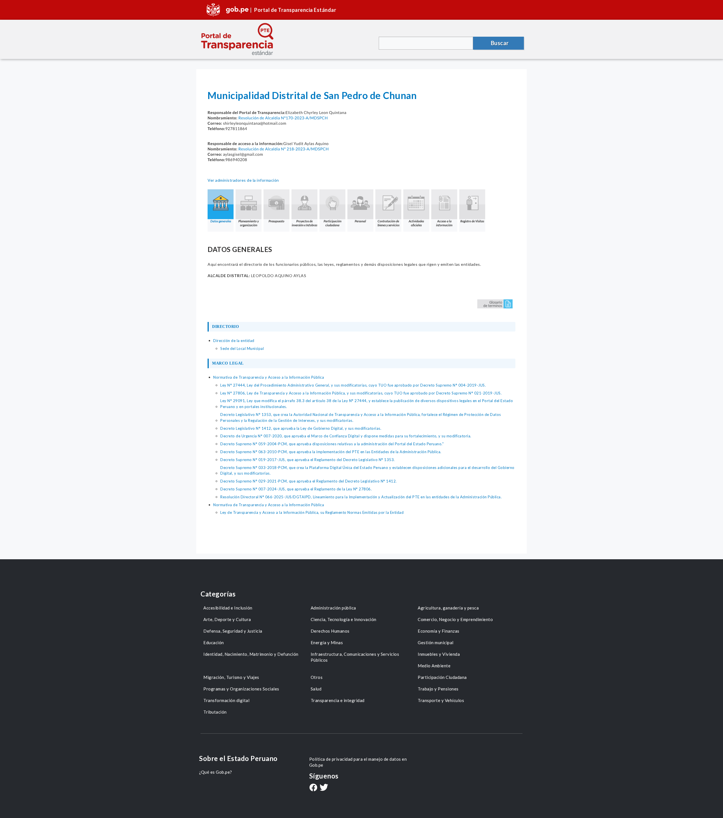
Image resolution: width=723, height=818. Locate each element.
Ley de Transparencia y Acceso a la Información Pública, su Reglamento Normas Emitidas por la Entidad (312, 512)
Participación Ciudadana (442, 677)
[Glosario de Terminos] (495, 303)
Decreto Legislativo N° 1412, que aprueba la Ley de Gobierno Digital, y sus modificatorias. (300, 428)
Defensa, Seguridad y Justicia (232, 630)
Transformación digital (226, 700)
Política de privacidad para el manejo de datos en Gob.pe (358, 761)
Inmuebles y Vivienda (439, 654)
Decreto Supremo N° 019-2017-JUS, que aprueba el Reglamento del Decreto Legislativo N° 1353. (307, 459)
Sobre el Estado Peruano (238, 758)
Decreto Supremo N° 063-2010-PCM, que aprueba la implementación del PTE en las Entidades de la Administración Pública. (330, 451)
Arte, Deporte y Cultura (227, 619)
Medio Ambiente (434, 665)
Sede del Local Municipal (242, 348)
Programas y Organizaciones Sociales (241, 688)
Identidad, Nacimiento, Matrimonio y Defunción (251, 654)
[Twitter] (324, 788)
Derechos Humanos (330, 630)
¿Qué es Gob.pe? (215, 772)
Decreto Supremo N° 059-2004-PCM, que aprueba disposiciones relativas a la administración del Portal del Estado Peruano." (332, 444)
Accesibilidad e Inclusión (227, 607)
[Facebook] (313, 788)
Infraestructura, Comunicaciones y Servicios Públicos (355, 657)
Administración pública (333, 607)
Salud (316, 688)
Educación (213, 642)
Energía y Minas (327, 642)
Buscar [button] (500, 43)
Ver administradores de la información (243, 180)
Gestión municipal (436, 642)
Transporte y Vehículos (441, 700)
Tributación (215, 711)
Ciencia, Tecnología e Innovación (343, 619)
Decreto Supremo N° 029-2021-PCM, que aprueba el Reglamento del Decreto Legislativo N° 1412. (308, 481)
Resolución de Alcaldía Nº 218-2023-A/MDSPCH (283, 148)
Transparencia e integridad (338, 700)
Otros (317, 677)
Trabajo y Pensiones (438, 688)
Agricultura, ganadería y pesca (448, 607)
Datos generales (220, 221)
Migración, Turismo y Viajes (231, 677)
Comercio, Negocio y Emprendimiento (455, 619)
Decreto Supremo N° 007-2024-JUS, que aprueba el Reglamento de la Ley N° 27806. (296, 489)
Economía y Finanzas (439, 630)
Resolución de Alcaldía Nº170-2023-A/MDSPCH (283, 117)
